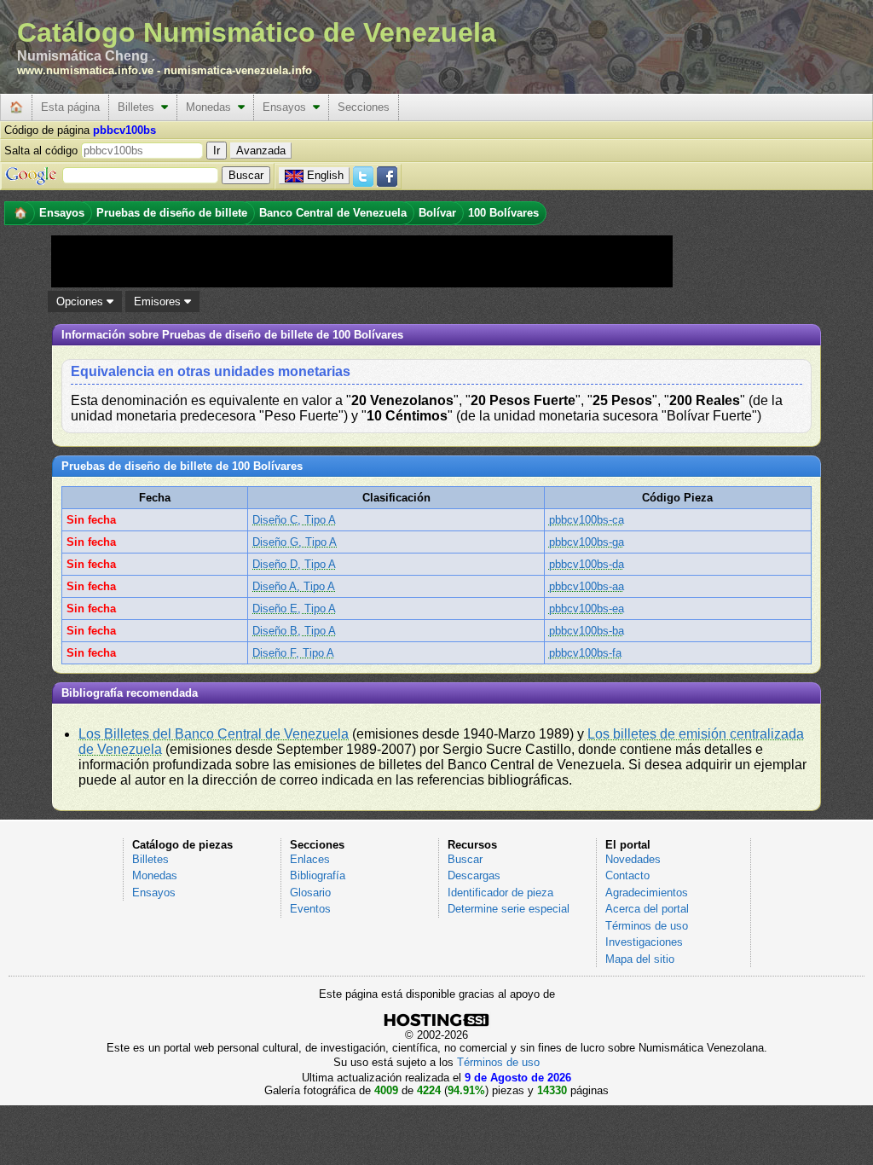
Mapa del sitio (639, 959)
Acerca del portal (647, 908)
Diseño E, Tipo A (294, 608)
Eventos (310, 908)
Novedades (633, 859)
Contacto (627, 875)
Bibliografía (317, 875)
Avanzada (261, 150)
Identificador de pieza (500, 892)
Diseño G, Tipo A (294, 542)
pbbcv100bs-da (586, 564)
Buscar (465, 859)
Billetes (139, 107)
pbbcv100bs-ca (586, 519)
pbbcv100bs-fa (585, 652)
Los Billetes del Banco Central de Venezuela (213, 734)
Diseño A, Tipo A (293, 586)
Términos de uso (646, 925)
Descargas (474, 875)
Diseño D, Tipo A (294, 564)
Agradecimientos (646, 892)
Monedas (212, 107)
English (325, 175)
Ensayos (288, 107)
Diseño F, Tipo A (293, 652)
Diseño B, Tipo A (294, 630)
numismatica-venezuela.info (238, 70)
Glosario (310, 892)
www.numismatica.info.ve (85, 70)
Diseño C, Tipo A (294, 519)
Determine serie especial (508, 908)
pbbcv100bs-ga (586, 542)
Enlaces (310, 859)
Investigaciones (644, 942)
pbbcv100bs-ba (586, 630)
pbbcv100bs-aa (586, 586)
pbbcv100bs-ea (586, 608)
